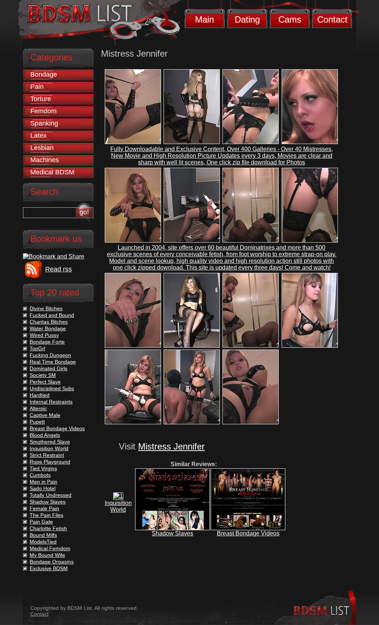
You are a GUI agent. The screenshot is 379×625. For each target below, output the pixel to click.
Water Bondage (48, 328)
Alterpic (38, 408)
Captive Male (45, 415)
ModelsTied (43, 542)
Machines (44, 160)
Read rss (58, 269)
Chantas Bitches (49, 322)
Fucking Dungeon (50, 355)
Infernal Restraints (51, 402)
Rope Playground (50, 462)
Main (204, 19)
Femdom (43, 111)
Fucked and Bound (52, 315)
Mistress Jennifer (171, 446)
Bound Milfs (43, 535)
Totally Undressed (50, 495)
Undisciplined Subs (52, 388)
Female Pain (44, 508)
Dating (247, 19)
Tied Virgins (43, 468)
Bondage (43, 74)
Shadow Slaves (172, 533)
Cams (289, 19)
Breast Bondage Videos (248, 533)
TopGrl (37, 348)
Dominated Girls (48, 368)
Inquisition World (118, 506)
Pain (37, 86)
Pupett (37, 422)
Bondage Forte (47, 342)
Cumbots (40, 475)
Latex (38, 135)
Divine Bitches (46, 308)
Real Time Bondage (53, 362)
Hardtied (40, 395)
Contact (332, 19)
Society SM (43, 375)
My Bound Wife (47, 555)
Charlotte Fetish (48, 528)
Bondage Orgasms (52, 562)
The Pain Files (46, 515)
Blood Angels (45, 435)
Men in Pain (43, 482)
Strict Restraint (47, 455)
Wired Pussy (44, 335)
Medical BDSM (52, 172)
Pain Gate (41, 522)
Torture (40, 99)
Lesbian (42, 147)
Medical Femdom (50, 548)
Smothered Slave (50, 442)
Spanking (44, 123)
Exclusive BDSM (49, 568)
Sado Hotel (43, 488)
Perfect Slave (45, 382)
